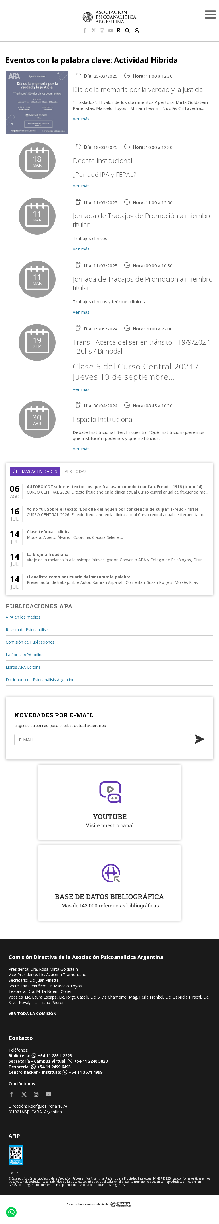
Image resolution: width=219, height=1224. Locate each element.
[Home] (109, 16)
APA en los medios (23, 617)
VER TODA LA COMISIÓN (32, 1013)
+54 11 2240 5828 (91, 1061)
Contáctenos (22, 1083)
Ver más (81, 119)
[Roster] (119, 31)
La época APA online (25, 654)
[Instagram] (102, 31)
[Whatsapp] (11, 1212)
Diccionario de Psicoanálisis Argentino (40, 679)
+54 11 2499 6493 (54, 1066)
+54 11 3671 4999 (85, 1072)
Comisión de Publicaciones (30, 642)
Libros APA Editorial (24, 667)
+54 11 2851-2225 (55, 1055)
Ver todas (76, 471)
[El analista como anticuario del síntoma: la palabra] (109, 582)
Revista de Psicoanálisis (27, 629)
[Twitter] (93, 31)
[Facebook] (85, 31)
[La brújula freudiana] (109, 559)
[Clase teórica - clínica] (109, 537)
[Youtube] (110, 31)
